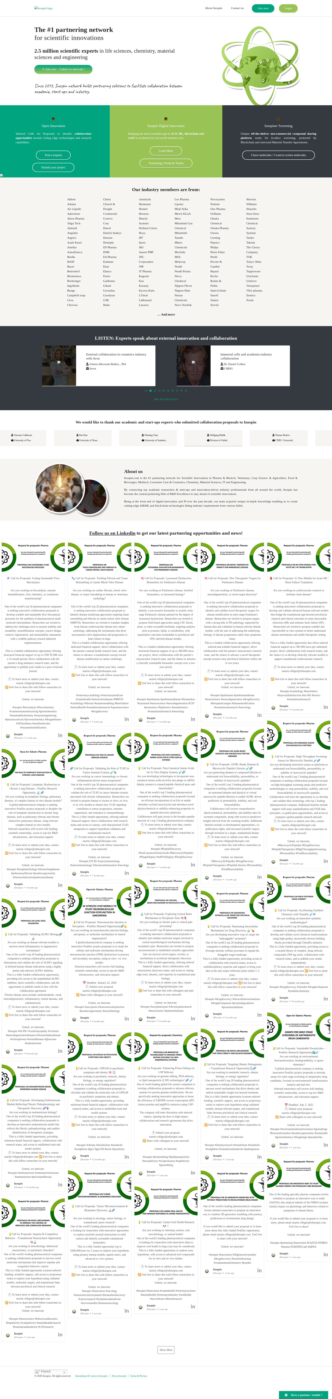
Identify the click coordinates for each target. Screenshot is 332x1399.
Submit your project (53, 167)
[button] (33, 640)
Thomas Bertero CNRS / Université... (172, 438)
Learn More (166, 150)
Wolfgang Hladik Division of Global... (106, 438)
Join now (263, 8)
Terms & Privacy (138, 1375)
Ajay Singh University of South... (237, 438)
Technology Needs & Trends (166, 163)
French (45, 1371)
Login (288, 8)
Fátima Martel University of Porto (301, 438)
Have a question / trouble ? (305, 1395)
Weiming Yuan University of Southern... (43, 438)
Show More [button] (166, 1349)
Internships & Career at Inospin (91, 1375)
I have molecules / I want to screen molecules (278, 155)
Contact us (237, 8)
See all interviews (166, 399)
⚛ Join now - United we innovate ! (63, 69)
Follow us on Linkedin (112, 533)
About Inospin (213, 8)
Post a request (53, 155)
